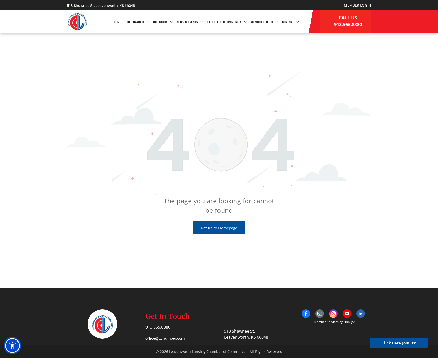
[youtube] (347, 314)
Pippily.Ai (349, 322)
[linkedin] (360, 314)
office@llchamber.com (165, 338)
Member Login (357, 5)
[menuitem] (117, 22)
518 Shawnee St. (239, 331)
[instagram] (333, 314)
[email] (319, 314)
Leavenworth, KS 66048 (246, 337)
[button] (12, 345)
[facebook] (306, 314)
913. (149, 327)
